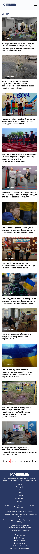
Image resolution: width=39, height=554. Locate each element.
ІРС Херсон (21, 535)
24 (35, 461)
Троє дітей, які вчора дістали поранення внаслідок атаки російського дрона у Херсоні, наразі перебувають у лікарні (18, 84)
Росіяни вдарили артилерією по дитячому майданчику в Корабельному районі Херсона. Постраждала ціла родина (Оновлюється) (16, 412)
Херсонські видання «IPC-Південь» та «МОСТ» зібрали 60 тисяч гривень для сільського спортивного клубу (19, 194)
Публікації (19, 487)
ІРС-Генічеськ (20, 543)
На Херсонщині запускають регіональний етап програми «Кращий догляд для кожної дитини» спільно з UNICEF (19, 450)
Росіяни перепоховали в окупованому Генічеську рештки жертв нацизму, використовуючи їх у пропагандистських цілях (19, 157)
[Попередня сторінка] (3, 461)
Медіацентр (19, 498)
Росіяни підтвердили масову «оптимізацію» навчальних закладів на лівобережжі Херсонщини (18, 265)
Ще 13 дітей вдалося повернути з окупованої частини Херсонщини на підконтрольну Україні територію (18, 230)
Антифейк (19, 495)
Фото (20, 492)
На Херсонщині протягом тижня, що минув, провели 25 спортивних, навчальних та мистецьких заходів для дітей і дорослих (18, 46)
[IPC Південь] (9, 4)
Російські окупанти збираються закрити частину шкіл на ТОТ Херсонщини (16, 336)
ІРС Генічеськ (20, 538)
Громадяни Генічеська (21, 548)
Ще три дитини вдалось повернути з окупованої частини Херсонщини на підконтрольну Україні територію (19, 301)
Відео (20, 490)
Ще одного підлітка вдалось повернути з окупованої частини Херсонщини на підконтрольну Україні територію (17, 373)
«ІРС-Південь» (28, 511)
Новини (19, 484)
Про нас (19, 501)
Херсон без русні (20, 546)
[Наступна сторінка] (32, 461)
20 (27, 461)
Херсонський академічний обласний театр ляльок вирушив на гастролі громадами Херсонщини (18, 121)
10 (24, 461)
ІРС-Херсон (20, 540)
